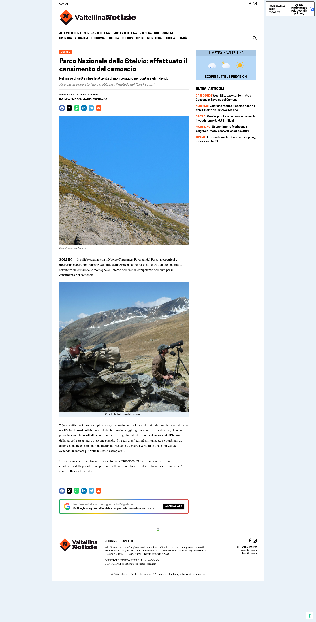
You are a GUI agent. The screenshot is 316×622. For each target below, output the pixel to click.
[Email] (98, 108)
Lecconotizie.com (247, 550)
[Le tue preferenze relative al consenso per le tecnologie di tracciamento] (309, 615)
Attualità (81, 38)
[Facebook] (62, 108)
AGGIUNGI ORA (173, 506)
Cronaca (65, 38)
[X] (69, 108)
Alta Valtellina (70, 33)
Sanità (182, 38)
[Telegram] (91, 108)
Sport (140, 38)
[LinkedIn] (84, 108)
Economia (98, 38)
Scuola (170, 38)
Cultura (127, 38)
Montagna (154, 38)
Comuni (167, 33)
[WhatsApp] (76, 108)
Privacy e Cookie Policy (167, 574)
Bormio (64, 99)
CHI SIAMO (111, 540)
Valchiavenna (150, 33)
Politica (113, 38)
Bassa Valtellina (125, 33)
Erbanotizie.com (248, 553)
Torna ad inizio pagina (193, 574)
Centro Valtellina (97, 33)
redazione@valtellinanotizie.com (139, 563)
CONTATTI (65, 3)
